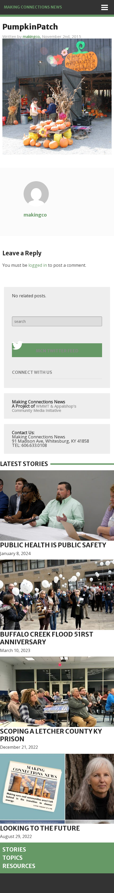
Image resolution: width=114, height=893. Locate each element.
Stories (14, 849)
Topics (12, 857)
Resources (18, 866)
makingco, (32, 36)
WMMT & (44, 406)
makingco (35, 215)
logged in (37, 265)
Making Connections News (33, 7)
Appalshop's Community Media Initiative (44, 408)
